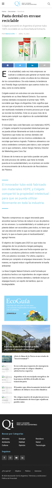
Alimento (5, 439)
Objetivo (18, 471)
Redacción (10, 34)
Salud (38, 442)
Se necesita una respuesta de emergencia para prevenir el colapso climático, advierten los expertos (31, 368)
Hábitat (22, 442)
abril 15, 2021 (24, 34)
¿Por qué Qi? (6, 471)
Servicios (38, 471)
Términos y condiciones (37, 476)
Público (28, 471)
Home (4, 11)
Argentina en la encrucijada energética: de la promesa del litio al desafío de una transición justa (31, 379)
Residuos (21, 11)
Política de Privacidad (9, 478)
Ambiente (6, 442)
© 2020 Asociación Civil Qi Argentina (15, 476)
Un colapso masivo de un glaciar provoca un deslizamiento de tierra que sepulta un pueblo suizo (31, 399)
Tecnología (40, 445)
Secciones (12, 11)
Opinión (22, 445)
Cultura (5, 445)
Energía (22, 439)
